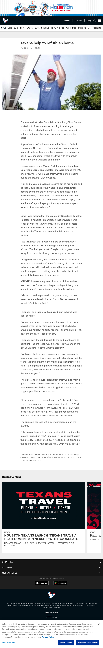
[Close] (99, 624)
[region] (51, 634)
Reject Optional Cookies (88, 642)
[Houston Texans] (51, 595)
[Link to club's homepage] (5, 19)
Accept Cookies (66, 642)
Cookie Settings (8, 642)
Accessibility (51, 617)
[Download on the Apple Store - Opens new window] (42, 583)
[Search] (94, 20)
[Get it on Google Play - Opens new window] (60, 584)
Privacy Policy (51, 613)
